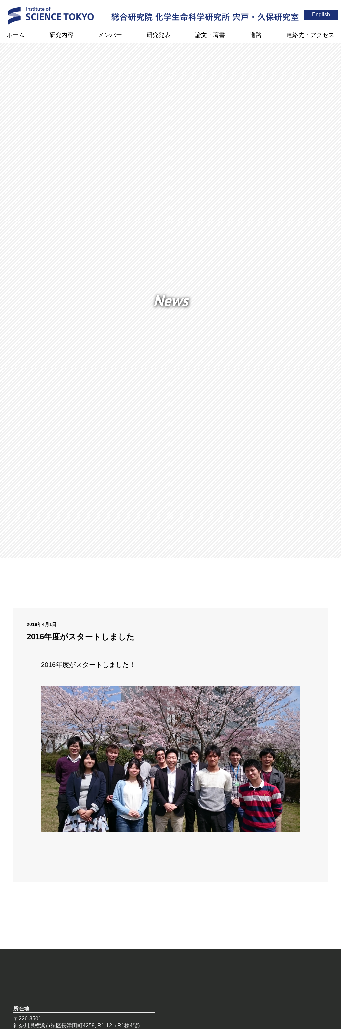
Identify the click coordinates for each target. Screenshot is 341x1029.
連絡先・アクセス (310, 35)
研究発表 (158, 35)
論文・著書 (210, 35)
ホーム (16, 35)
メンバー (110, 35)
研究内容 (61, 35)
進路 (256, 35)
